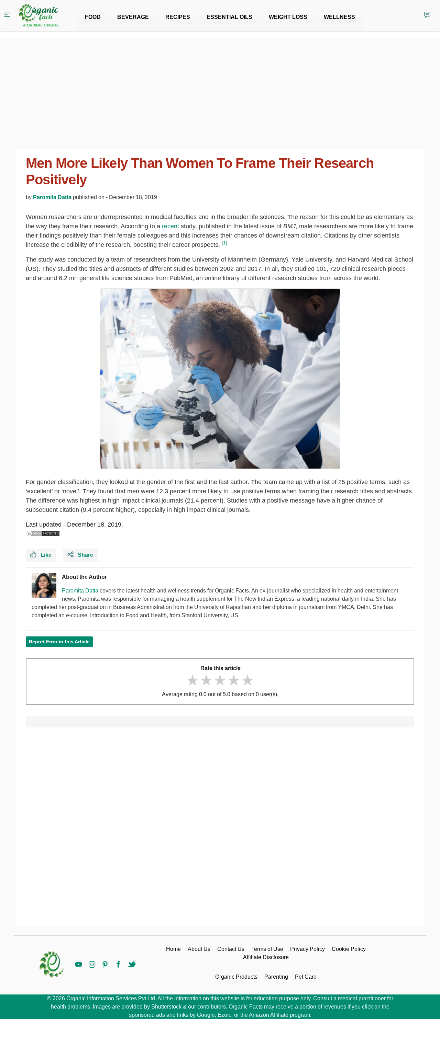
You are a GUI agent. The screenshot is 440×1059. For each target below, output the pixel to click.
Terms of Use (267, 949)
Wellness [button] (339, 17)
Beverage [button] (133, 17)
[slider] (220, 680)
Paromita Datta (52, 197)
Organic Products (236, 977)
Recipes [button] (177, 17)
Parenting (276, 977)
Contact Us (230, 949)
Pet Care (306, 977)
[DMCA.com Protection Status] (43, 533)
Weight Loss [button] (288, 17)
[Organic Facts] (38, 15)
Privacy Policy (307, 949)
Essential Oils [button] (229, 17)
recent (170, 226)
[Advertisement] (220, 830)
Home (173, 949)
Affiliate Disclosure (266, 957)
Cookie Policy (349, 949)
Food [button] (93, 17)
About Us (199, 949)
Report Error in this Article (59, 641)
